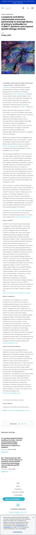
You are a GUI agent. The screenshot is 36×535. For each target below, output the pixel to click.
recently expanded (16, 210)
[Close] (33, 517)
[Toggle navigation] (32, 8)
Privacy (18, 486)
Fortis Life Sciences (19, 94)
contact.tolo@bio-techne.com (18, 512)
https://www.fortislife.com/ (12, 393)
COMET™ (23, 107)
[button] (23, 8)
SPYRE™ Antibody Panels (11, 146)
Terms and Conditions (18, 492)
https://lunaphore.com (10, 343)
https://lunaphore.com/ (23, 217)
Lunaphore (6, 87)
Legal (18, 483)
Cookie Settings (17, 532)
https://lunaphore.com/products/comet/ (16, 293)
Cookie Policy (18, 489)
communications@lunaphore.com (18, 410)
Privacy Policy (21, 525)
